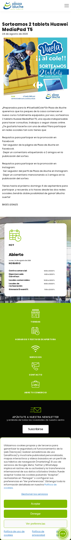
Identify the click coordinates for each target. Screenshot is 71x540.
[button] (66, 5)
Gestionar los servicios (34, 494)
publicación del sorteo (15, 156)
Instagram (61, 171)
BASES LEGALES (10, 204)
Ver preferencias (35, 523)
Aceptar (35, 503)
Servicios (35, 357)
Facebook (8, 148)
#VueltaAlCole (35, 107)
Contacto (35, 374)
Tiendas (35, 322)
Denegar (35, 513)
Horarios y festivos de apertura (35, 339)
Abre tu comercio (35, 392)
